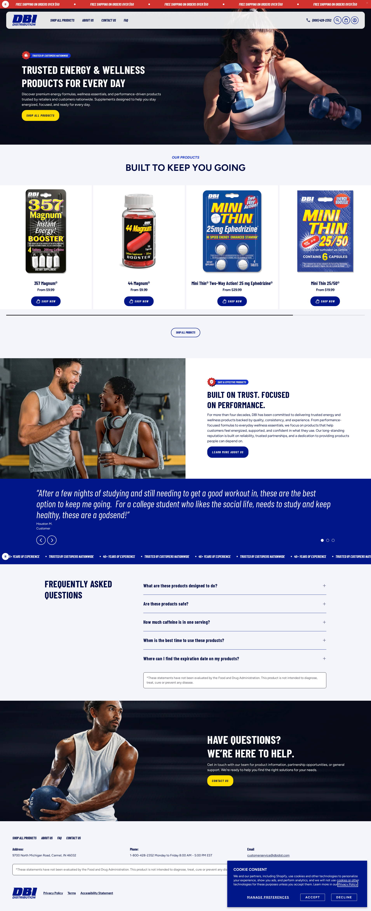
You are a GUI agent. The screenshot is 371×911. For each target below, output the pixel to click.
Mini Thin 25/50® (325, 283)
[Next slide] (52, 540)
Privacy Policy (347, 884)
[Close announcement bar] (367, 3)
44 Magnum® (139, 283)
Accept (312, 897)
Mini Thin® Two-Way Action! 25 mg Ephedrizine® (232, 283)
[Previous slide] (41, 540)
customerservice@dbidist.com (268, 855)
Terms (72, 893)
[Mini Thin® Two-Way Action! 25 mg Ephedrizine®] (232, 231)
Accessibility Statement (96, 893)
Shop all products (185, 332)
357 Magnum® (45, 283)
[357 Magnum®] (46, 231)
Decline (344, 897)
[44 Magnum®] (139, 231)
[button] (337, 20)
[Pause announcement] (5, 4)
